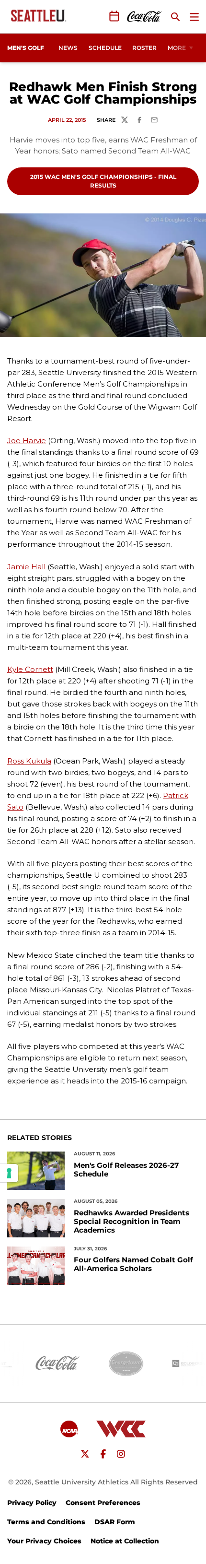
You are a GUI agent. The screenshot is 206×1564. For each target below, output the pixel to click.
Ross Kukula (29, 760)
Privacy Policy (32, 1502)
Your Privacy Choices (44, 1541)
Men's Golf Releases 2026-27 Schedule (126, 1169)
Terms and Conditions (46, 1521)
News (68, 47)
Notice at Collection (125, 1541)
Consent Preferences (103, 1502)
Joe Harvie (26, 440)
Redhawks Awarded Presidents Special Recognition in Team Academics (131, 1222)
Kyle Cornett (30, 669)
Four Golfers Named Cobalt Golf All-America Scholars (133, 1264)
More (177, 47)
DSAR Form (114, 1521)
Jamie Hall (26, 566)
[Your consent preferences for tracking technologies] (9, 1173)
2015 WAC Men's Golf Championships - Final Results (103, 181)
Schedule (105, 47)
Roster (144, 47)
